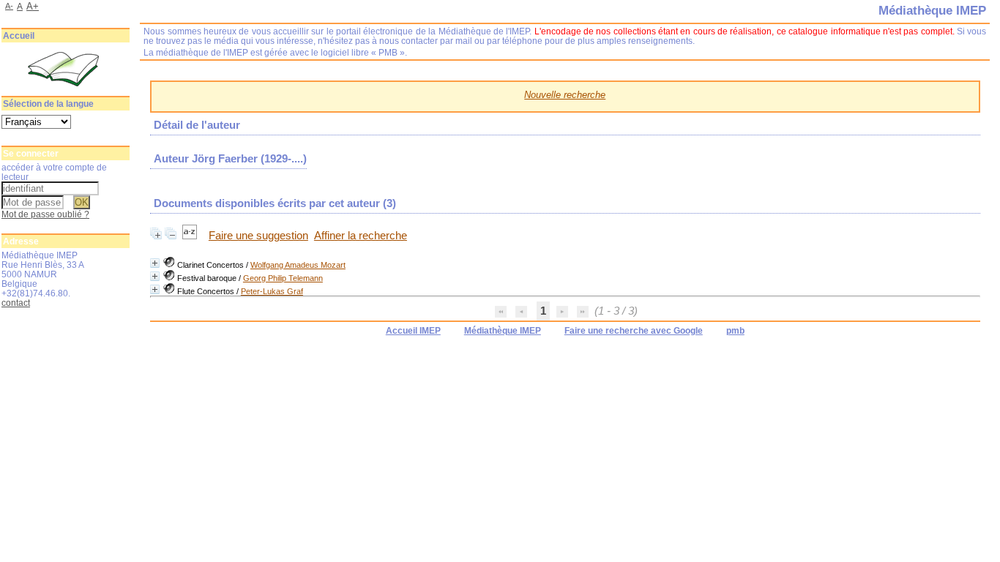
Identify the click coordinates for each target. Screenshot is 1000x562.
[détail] (155, 263)
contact (15, 302)
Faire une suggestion (258, 235)
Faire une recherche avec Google (633, 331)
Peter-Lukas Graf (272, 291)
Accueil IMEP (413, 331)
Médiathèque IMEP (502, 331)
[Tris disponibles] (191, 235)
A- (9, 5)
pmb (735, 331)
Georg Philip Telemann (283, 278)
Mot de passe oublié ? (45, 214)
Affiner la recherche (360, 235)
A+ (32, 6)
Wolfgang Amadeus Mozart (298, 265)
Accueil (18, 36)
